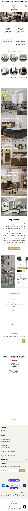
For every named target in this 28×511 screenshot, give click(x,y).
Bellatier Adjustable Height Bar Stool (22, 278)
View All (14, 83)
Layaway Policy (20, 492)
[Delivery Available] (7, 29)
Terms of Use (5, 492)
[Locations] (20, 40)
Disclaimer (10, 494)
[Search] (23, 341)
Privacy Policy (17, 494)
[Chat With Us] (7, 40)
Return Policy (12, 492)
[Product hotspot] (4, 204)
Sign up (22, 470)
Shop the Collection (14, 248)
